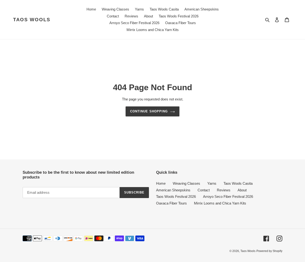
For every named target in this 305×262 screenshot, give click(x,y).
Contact (204, 190)
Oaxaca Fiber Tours (171, 203)
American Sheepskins (173, 190)
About (242, 190)
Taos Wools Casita (238, 183)
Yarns (211, 183)
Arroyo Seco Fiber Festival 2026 (228, 196)
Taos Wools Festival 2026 (176, 196)
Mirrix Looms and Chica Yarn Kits (220, 203)
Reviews (223, 190)
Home (161, 183)
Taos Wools (31, 19)
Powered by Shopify (269, 251)
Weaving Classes (186, 183)
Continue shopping (149, 111)
